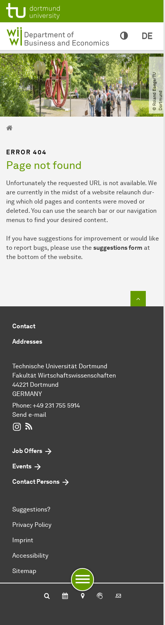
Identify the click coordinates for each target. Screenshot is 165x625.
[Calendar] (65, 596)
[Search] (47, 596)
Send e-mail (29, 414)
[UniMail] (118, 596)
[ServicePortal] (100, 596)
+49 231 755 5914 (56, 405)
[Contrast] (123, 36)
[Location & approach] (82, 596)
